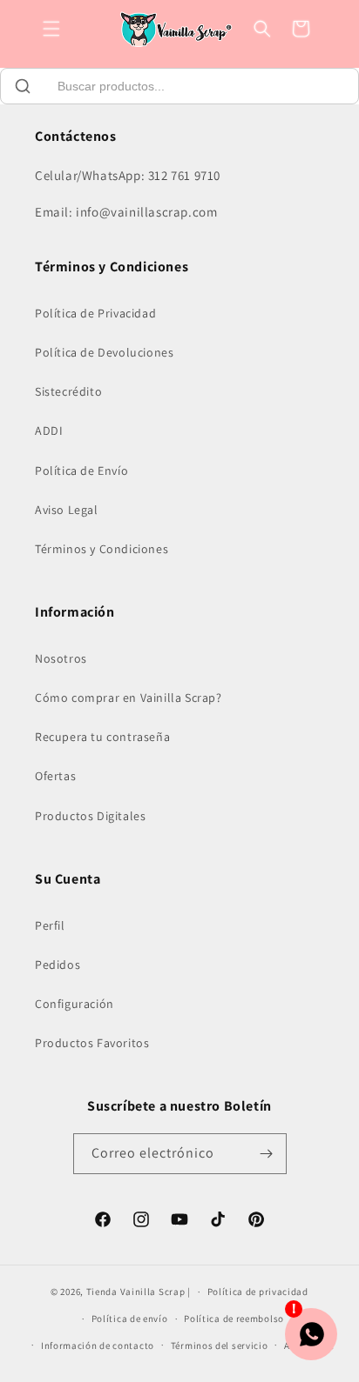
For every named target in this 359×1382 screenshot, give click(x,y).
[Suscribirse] (266, 1153)
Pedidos (57, 964)
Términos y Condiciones (101, 549)
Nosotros (61, 658)
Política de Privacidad (95, 313)
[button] (51, 29)
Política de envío (129, 1318)
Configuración (74, 1003)
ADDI (49, 430)
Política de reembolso (234, 1318)
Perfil (50, 925)
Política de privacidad (257, 1291)
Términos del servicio (219, 1345)
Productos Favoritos (92, 1043)
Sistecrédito (68, 391)
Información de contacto (97, 1345)
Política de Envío (81, 470)
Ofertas (55, 776)
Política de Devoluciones (104, 352)
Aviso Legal (66, 509)
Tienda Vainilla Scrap (136, 1291)
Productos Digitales (90, 816)
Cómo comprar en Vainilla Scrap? (128, 697)
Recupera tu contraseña (102, 736)
